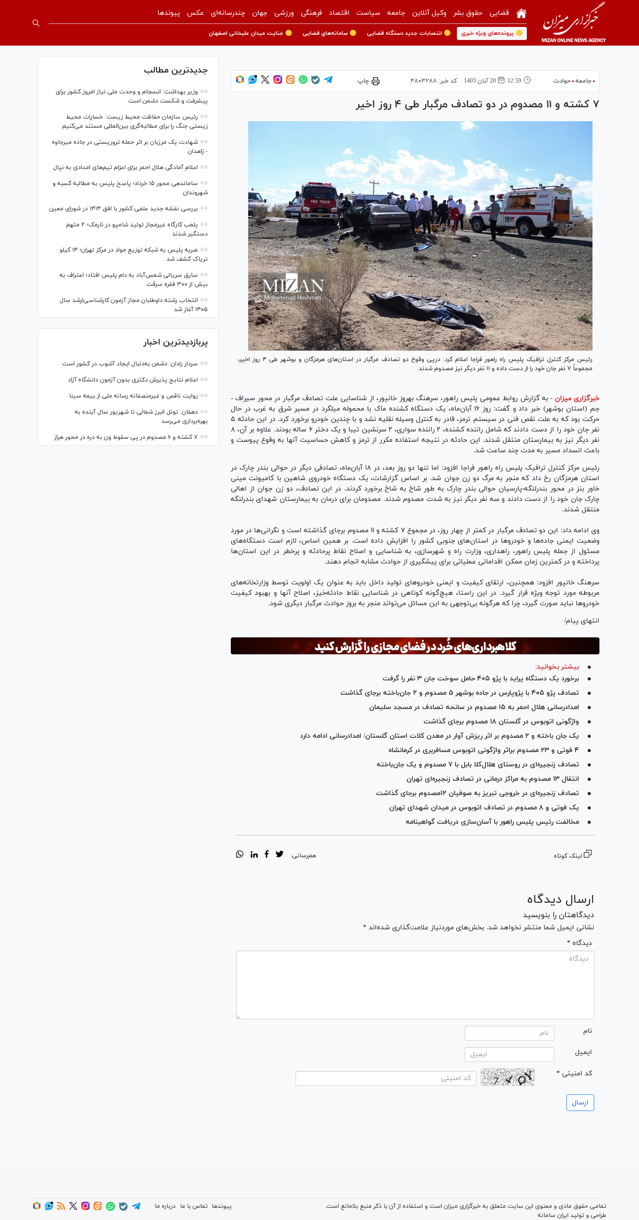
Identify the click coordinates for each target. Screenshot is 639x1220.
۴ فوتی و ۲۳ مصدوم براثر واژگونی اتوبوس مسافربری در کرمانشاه (484, 750)
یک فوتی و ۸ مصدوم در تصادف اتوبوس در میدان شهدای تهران (484, 807)
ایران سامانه (553, 1215)
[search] (36, 23)
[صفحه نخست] (521, 12)
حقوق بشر (468, 13)
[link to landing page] (573, 22)
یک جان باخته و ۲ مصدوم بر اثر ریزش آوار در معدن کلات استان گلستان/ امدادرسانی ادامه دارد (439, 736)
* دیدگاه (579, 943)
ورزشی (284, 13)
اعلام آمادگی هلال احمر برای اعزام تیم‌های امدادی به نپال (125, 167)
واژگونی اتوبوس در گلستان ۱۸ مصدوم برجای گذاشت (501, 721)
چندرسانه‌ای (228, 13)
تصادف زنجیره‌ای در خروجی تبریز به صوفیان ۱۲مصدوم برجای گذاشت (477, 793)
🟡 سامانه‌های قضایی (329, 33)
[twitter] (279, 855)
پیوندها (168, 13)
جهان (259, 13)
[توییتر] (265, 82)
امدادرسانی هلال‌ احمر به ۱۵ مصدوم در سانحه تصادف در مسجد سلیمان (474, 707)
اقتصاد (339, 13)
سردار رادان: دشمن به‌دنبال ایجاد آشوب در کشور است (130, 364)
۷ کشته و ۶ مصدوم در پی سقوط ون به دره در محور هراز (126, 437)
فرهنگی (311, 13)
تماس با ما (194, 1206)
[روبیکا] (240, 82)
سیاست (368, 13)
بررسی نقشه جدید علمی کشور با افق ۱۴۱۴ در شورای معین (123, 209)
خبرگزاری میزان (577, 398)
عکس (195, 13)
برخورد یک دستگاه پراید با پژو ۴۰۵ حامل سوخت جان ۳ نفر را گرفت (481, 678)
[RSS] (61, 1208)
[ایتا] (290, 82)
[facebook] (267, 855)
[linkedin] (254, 855)
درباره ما (165, 1206)
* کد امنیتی (574, 1073)
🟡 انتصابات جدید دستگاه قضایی (409, 33)
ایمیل (583, 1052)
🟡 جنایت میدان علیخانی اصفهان (250, 33)
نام (587, 1031)
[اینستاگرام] (277, 82)
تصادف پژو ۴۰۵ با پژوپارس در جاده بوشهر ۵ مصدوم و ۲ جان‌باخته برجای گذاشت (459, 693)
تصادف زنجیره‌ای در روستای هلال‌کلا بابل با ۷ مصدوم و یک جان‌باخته (477, 764)
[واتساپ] (303, 82)
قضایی (499, 13)
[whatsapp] (239, 855)
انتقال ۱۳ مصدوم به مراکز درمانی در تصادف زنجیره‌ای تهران (492, 779)
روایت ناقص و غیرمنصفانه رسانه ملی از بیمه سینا (133, 396)
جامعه (396, 13)
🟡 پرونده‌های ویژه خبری (492, 33)
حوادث (562, 81)
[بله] (315, 83)
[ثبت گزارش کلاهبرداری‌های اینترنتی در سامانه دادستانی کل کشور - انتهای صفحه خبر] (415, 646)
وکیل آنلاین (429, 13)
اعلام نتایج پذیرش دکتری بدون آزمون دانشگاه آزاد (133, 380)
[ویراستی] (252, 82)
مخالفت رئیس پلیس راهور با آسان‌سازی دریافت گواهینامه (492, 822)
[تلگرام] (328, 82)
